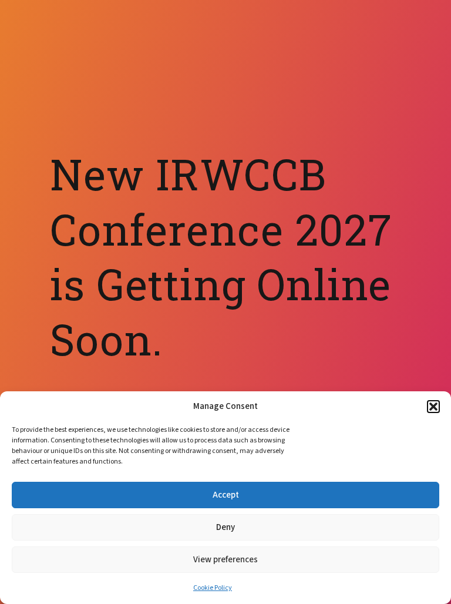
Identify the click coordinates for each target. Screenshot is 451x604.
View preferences (225, 559)
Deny (225, 527)
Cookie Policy (212, 588)
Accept (226, 495)
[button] (433, 406)
